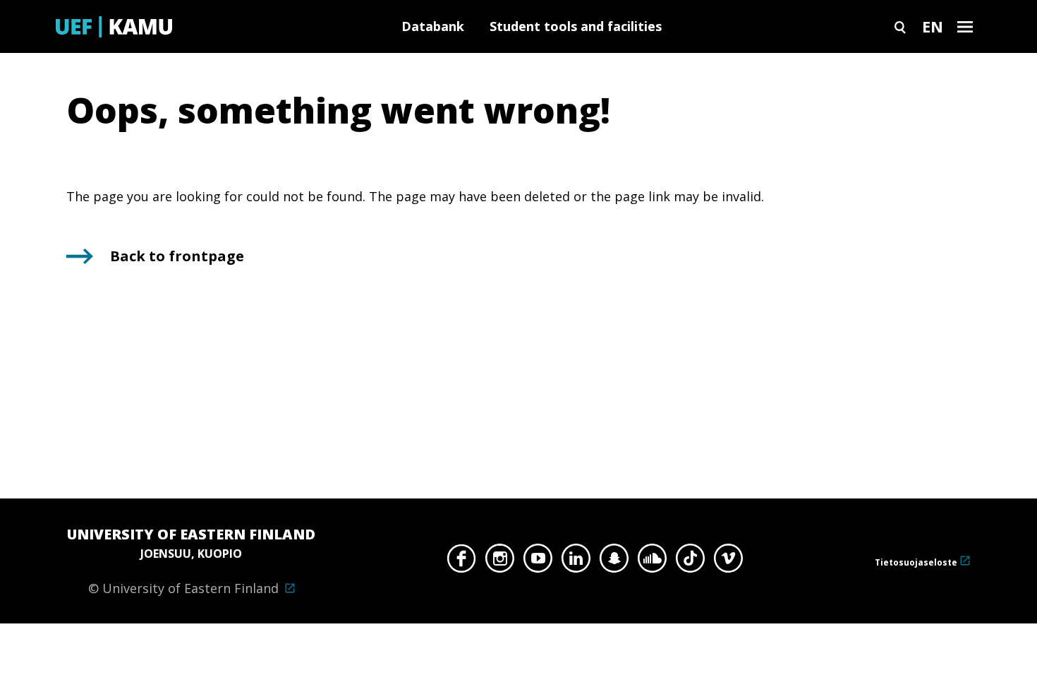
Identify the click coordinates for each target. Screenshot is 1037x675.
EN (932, 26)
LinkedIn (576, 562)
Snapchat (614, 562)
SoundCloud (652, 562)
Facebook (461, 562)
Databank (432, 26)
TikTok (690, 562)
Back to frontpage (177, 255)
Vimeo (728, 562)
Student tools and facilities (576, 26)
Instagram (499, 562)
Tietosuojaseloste (916, 562)
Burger (965, 26)
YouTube (537, 562)
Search (900, 26)
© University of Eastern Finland (191, 561)
